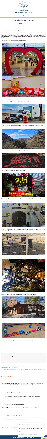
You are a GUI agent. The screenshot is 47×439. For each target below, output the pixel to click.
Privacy (26, 437)
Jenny (24, 23)
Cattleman (30, 198)
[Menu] (23, 15)
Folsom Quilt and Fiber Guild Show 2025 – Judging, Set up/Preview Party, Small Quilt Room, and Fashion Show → (24, 369)
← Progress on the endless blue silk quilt (9, 367)
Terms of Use (30, 437)
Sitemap (23, 437)
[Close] (43, 424)
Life (5, 347)
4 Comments (28, 23)
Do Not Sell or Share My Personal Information (28, 434)
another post (9, 30)
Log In (34, 437)
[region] (31, 430)
